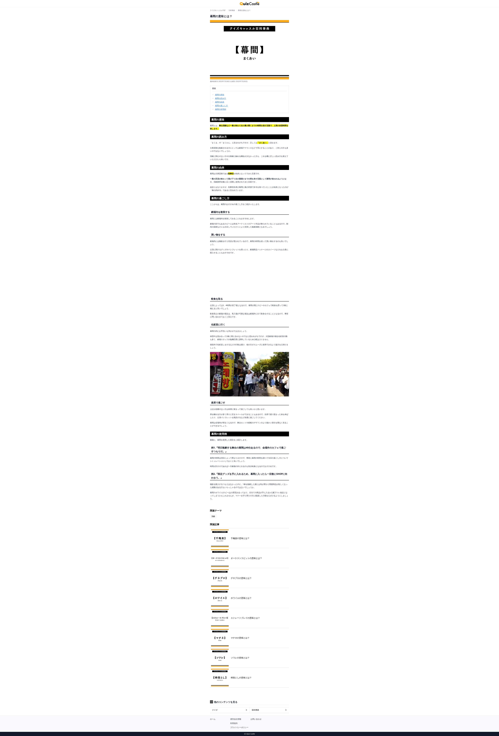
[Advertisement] (249, 274)
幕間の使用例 (220, 109)
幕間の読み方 (220, 98)
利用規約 (234, 723)
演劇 (213, 516)
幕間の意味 (219, 94)
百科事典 (232, 10)
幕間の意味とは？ (244, 10)
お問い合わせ (256, 719)
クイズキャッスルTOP (217, 10)
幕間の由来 (219, 102)
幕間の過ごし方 (221, 105)
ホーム (212, 719)
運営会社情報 (235, 719)
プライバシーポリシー (239, 727)
